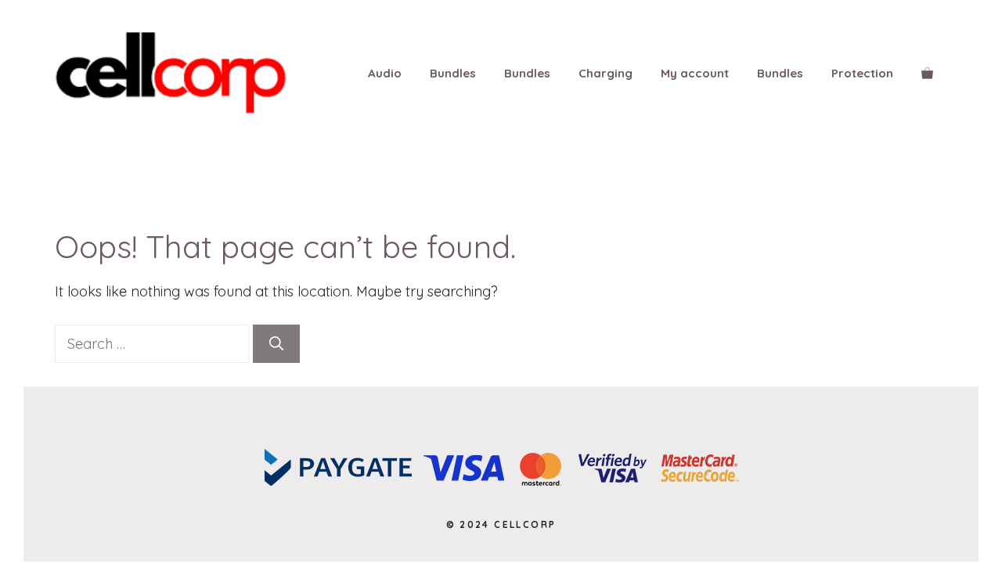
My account (695, 73)
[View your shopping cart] (927, 73)
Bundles (453, 73)
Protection (862, 73)
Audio (385, 73)
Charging (605, 73)
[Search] (276, 344)
